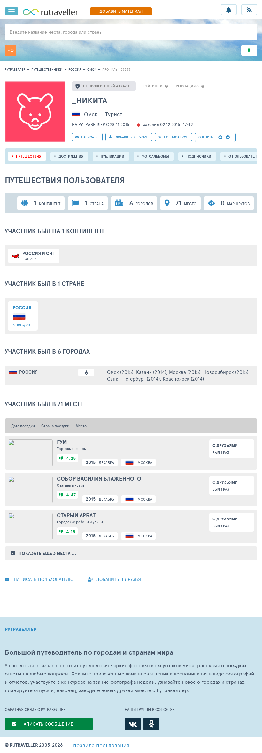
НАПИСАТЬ (88, 137)
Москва (145, 462)
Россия (74, 69)
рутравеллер (15, 69)
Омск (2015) (120, 372)
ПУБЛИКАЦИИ (112, 156)
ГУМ (62, 441)
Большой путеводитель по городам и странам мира (89, 652)
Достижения (70, 156)
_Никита (89, 100)
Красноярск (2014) (183, 378)
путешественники (46, 69)
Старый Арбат (76, 515)
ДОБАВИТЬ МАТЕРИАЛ (121, 11)
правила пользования (101, 745)
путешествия (28, 156)
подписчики (198, 156)
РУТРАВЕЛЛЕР (20, 629)
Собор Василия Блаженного (99, 478)
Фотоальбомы (155, 156)
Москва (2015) (184, 372)
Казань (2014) (151, 372)
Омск (91, 69)
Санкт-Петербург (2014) (133, 378)
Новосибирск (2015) (225, 372)
